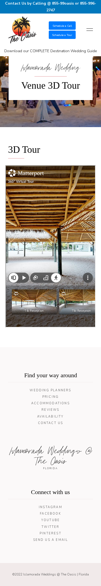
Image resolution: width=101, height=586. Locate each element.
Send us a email (50, 540)
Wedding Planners (50, 390)
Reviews (50, 410)
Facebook (50, 514)
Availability (50, 417)
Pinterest (50, 533)
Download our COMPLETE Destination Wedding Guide (50, 51)
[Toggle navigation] (88, 30)
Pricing (50, 397)
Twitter (50, 527)
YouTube (50, 520)
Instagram (50, 507)
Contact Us (50, 423)
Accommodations (50, 403)
